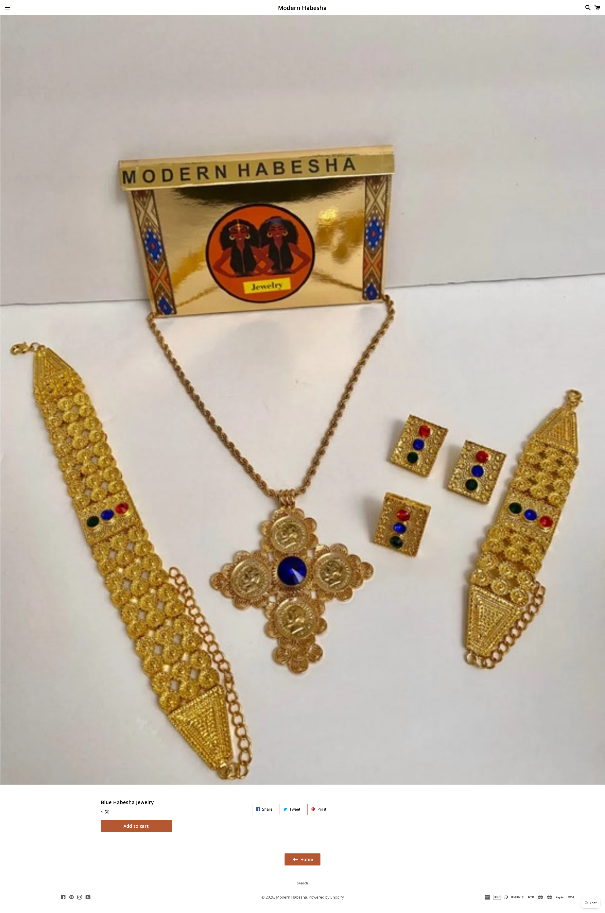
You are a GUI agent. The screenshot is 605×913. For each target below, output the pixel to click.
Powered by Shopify (326, 897)
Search (302, 883)
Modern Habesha (302, 8)
